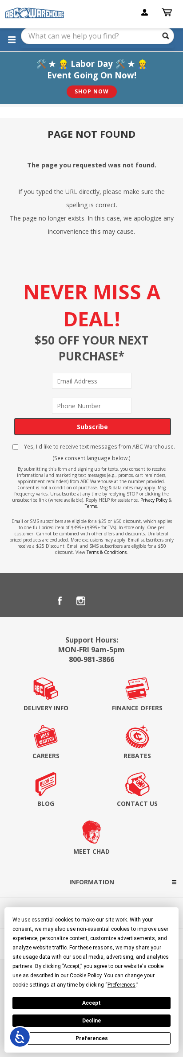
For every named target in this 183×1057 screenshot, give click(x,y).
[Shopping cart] (167, 12)
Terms (91, 506)
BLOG (45, 803)
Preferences (92, 1038)
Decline (91, 1021)
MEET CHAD (91, 851)
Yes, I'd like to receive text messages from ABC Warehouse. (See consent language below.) (99, 452)
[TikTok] (123, 601)
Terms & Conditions (107, 552)
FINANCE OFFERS (137, 708)
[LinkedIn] (102, 601)
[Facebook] (59, 601)
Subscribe (92, 426)
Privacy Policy (153, 500)
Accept (91, 1003)
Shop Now (92, 91)
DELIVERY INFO (46, 708)
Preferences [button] (121, 985)
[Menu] (11, 39)
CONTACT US (137, 803)
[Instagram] (81, 601)
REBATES (137, 755)
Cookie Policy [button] (85, 975)
